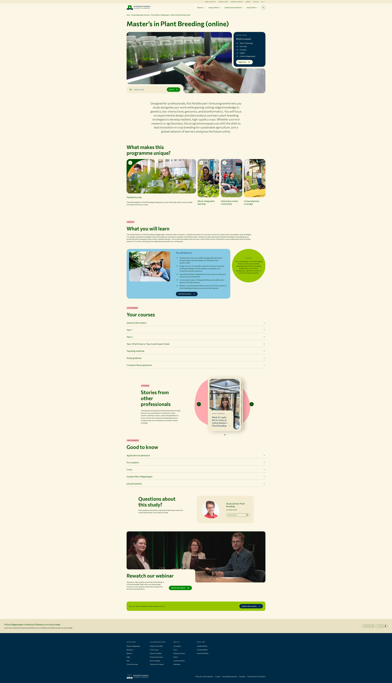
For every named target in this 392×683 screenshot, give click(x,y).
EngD (128, 657)
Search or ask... (139, 89)
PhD (128, 661)
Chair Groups (154, 650)
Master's (129, 653)
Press (175, 650)
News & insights (155, 661)
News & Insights (210, 1)
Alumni (175, 657)
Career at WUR (223, 1)
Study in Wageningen (133, 646)
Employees (176, 664)
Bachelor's (130, 650)
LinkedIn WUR (201, 646)
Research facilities (156, 653)
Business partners (179, 653)
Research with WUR (156, 646)
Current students (236, 1)
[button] (161, 185)
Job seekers (177, 646)
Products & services (156, 657)
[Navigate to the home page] (138, 7)
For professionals (132, 664)
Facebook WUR (202, 653)
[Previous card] (199, 404)
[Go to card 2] (226, 434)
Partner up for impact (157, 664)
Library (248, 1)
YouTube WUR (201, 650)
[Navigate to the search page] (263, 8)
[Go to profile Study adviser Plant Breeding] (210, 509)
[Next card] (252, 404)
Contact (256, 1)
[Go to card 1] (224, 434)
